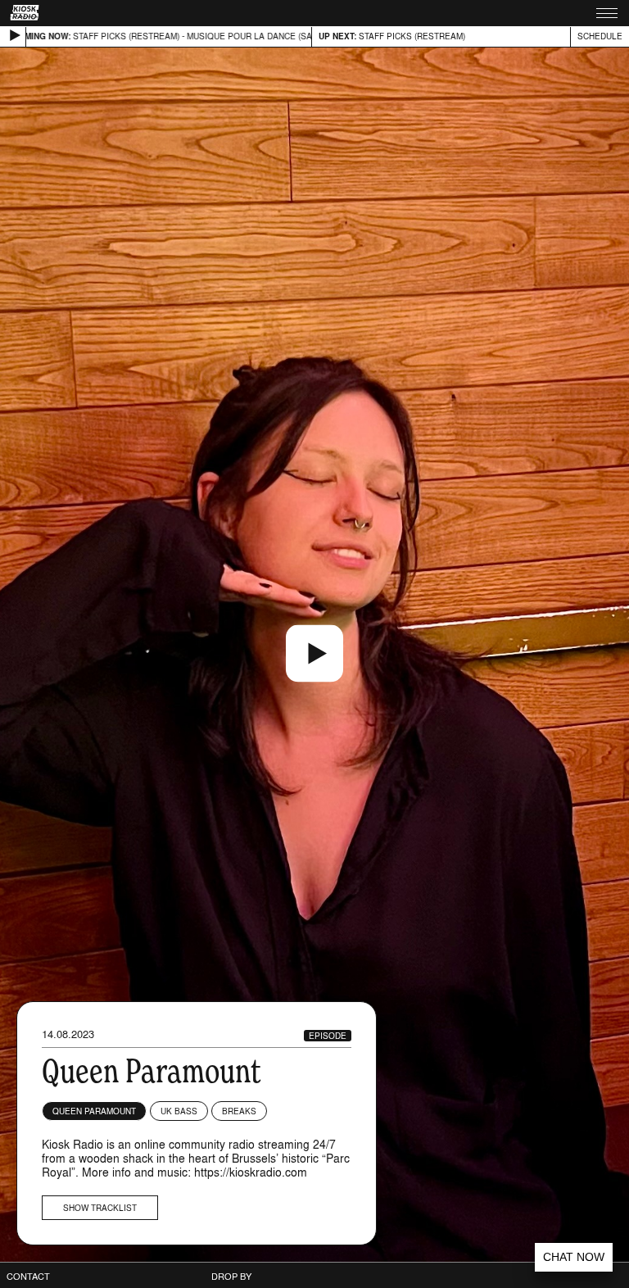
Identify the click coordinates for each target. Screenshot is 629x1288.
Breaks (239, 1111)
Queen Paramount (94, 1111)
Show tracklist (100, 1207)
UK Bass (179, 1111)
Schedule (599, 36)
